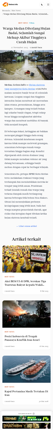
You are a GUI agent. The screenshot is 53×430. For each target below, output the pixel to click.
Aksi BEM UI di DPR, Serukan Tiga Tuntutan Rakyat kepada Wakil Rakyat (25, 285)
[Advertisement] (26, 419)
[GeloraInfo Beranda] (10, 4)
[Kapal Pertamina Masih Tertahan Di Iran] (26, 369)
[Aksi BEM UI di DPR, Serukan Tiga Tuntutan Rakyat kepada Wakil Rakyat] (26, 259)
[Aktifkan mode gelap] (42, 4)
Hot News (16, 10)
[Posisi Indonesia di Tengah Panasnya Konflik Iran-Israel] (26, 314)
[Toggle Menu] (48, 4)
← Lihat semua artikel (26, 226)
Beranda (6, 10)
